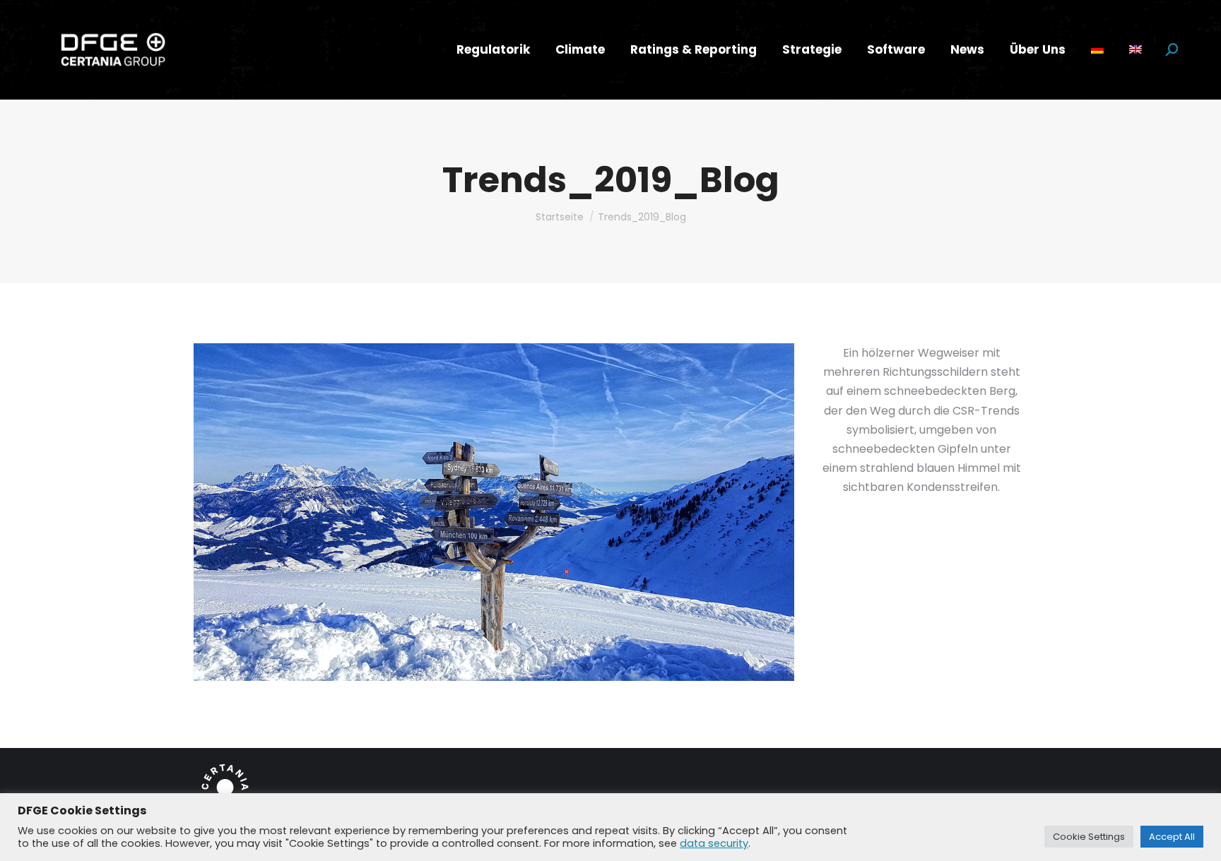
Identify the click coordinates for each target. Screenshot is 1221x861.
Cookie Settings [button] (1089, 836)
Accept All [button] (1172, 836)
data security (714, 843)
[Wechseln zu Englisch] (1135, 50)
